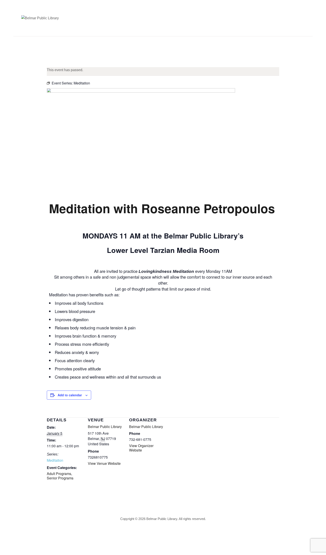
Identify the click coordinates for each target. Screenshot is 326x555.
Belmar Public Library (105, 426)
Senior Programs (60, 478)
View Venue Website (104, 463)
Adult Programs (59, 473)
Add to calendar (70, 395)
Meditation (55, 460)
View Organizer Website (141, 448)
